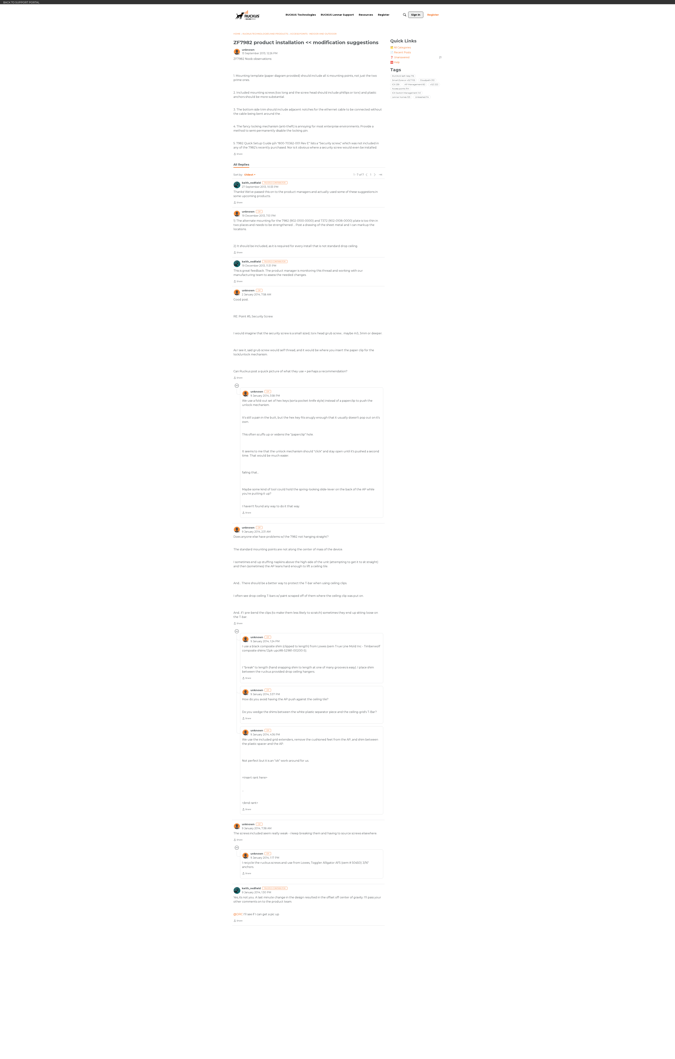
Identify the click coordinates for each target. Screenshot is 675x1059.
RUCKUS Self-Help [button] (403, 76)
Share (237, 154)
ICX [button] (396, 84)
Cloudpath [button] (427, 80)
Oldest (249, 175)
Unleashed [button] (422, 97)
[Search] (404, 15)
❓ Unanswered (416, 57)
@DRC (238, 914)
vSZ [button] (434, 84)
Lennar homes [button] (401, 97)
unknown (248, 49)
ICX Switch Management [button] (406, 92)
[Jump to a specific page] (380, 175)
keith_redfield (251, 182)
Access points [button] (400, 88)
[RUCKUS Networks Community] (247, 15)
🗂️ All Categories (400, 47)
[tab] (241, 165)
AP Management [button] (414, 84)
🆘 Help (395, 62)
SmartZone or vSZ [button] (403, 80)
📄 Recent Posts (400, 52)
